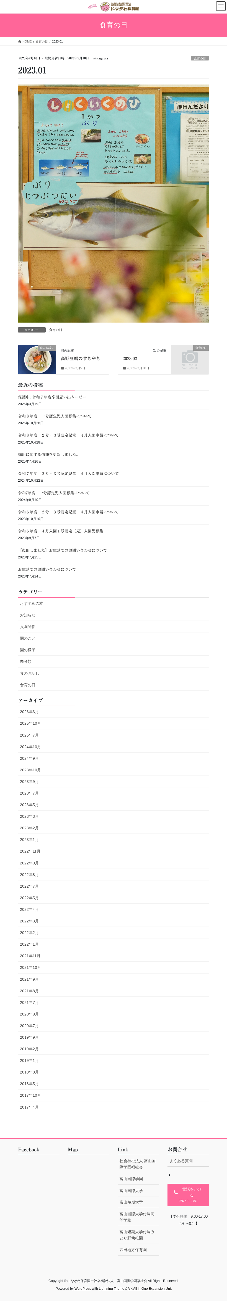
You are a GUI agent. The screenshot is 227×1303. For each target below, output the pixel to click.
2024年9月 (29, 758)
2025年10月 (30, 723)
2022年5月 (29, 898)
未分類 (26, 661)
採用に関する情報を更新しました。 (49, 455)
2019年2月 (29, 1049)
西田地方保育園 (133, 1249)
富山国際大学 (131, 1190)
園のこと (27, 638)
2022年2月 (29, 932)
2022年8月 (29, 874)
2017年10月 (30, 1095)
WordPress (82, 1289)
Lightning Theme (111, 1289)
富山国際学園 (131, 1179)
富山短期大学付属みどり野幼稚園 (137, 1235)
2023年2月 (29, 828)
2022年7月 (29, 886)
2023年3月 (29, 816)
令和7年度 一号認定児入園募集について (54, 493)
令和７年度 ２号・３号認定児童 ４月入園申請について (68, 474)
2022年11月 (30, 851)
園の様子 (27, 650)
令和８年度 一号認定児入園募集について (55, 416)
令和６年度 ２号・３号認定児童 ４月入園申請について (68, 512)
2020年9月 (29, 1014)
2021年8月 (29, 991)
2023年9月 (29, 781)
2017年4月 (29, 1107)
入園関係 (27, 626)
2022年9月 (29, 863)
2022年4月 (29, 909)
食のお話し (29, 673)
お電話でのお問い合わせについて (47, 569)
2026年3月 (29, 711)
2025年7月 (29, 735)
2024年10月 (30, 747)
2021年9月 (29, 979)
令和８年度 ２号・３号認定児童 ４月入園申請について (68, 435)
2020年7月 (29, 1026)
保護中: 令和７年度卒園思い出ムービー (52, 397)
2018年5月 (29, 1084)
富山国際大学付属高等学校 (137, 1217)
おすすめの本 (31, 603)
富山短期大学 (131, 1202)
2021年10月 (30, 967)
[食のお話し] (37, 359)
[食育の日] (190, 356)
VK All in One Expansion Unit (150, 1289)
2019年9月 (29, 1037)
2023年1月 (29, 839)
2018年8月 (29, 1072)
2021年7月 (29, 1002)
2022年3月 (29, 921)
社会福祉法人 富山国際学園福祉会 (138, 1164)
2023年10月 (30, 770)
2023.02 (130, 358)
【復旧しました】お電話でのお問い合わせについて (62, 550)
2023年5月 (29, 805)
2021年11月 (30, 956)
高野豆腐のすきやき (80, 358)
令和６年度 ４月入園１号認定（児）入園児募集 (60, 531)
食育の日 (200, 58)
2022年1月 (29, 944)
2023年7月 (29, 793)
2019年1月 (29, 1060)
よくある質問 (181, 1161)
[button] (188, 1195)
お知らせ (27, 615)
